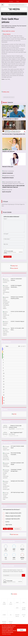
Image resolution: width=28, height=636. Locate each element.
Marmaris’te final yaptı (7, 166)
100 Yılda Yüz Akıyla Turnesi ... (18, 492)
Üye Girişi (11, 1)
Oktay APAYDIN (12, 428)
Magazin (8, 13)
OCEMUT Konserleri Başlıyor (17, 321)
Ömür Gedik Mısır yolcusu (9, 97)
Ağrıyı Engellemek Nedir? (16, 432)
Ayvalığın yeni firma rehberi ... (18, 481)
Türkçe (17, 1)
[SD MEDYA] (14, 594)
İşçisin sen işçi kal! (6, 191)
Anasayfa (4, 13)
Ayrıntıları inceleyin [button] (6, 633)
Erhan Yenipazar (12, 434)
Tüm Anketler (17, 528)
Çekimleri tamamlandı (7, 173)
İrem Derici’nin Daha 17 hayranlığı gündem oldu (13, 134)
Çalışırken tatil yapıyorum (8, 151)
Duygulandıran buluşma (8, 177)
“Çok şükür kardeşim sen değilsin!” (10, 119)
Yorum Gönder (7, 256)
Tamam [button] (21, 630)
